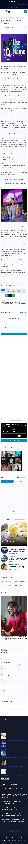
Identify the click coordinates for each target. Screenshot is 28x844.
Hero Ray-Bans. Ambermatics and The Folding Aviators (14, 740)
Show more (22, 312)
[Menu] (2, 11)
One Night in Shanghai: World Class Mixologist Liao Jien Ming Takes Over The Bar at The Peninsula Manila (14, 796)
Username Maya (16, 291)
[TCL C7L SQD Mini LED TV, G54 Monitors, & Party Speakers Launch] (4, 550)
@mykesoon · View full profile (14, 513)
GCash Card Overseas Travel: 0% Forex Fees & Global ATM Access (18, 559)
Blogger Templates (12, 840)
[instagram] (17, 7)
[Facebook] (6, 295)
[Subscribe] (25, 11)
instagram (8, 585)
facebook (8, 581)
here (15, 238)
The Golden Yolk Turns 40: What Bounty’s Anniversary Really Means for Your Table (13, 820)
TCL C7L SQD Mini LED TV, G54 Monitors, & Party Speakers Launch (17, 550)
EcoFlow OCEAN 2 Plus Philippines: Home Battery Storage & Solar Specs (13, 808)
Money (3, 291)
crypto (7, 290)
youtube (22, 585)
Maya (24, 290)
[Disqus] (14, 356)
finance (13, 290)
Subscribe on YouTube (14, 440)
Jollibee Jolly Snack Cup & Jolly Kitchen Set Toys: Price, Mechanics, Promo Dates (13, 814)
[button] (21, 11)
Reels (21, 481)
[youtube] (14, 7)
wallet (5, 17)
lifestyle (19, 290)
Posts (7, 481)
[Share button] (16, 295)
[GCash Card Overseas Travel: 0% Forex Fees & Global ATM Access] (4, 558)
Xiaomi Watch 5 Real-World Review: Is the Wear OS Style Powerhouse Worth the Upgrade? (18, 567)
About (13, 837)
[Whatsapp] (13, 295)
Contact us (20, 837)
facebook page (22, 581)
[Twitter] (10, 295)
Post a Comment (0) (14, 334)
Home (2, 17)
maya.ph (19, 285)
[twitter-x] (11, 7)
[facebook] (8, 7)
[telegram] (20, 7)
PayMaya (9, 291)
